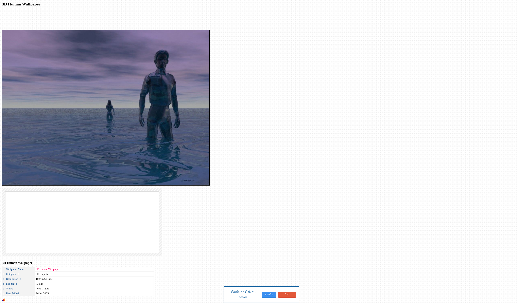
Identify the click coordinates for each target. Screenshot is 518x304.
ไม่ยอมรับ (287, 295)
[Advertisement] (75, 18)
